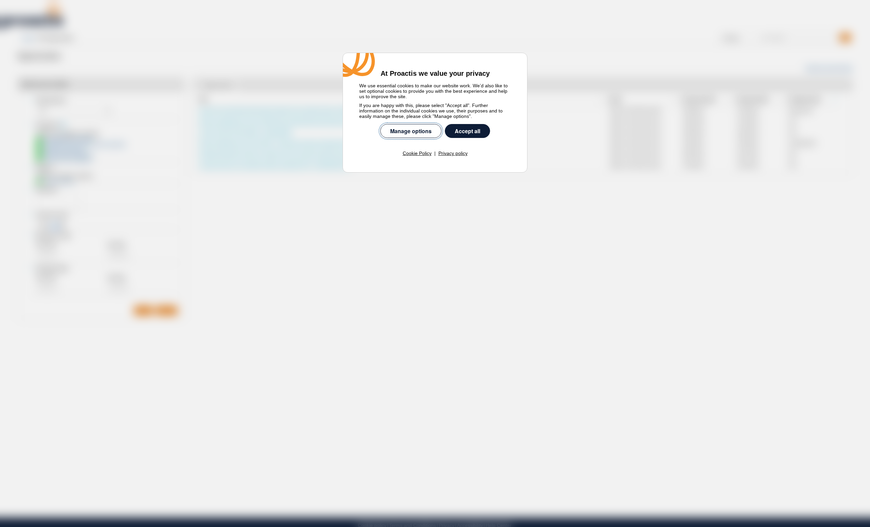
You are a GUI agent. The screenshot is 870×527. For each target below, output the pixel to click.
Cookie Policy (417, 153)
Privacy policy (453, 153)
